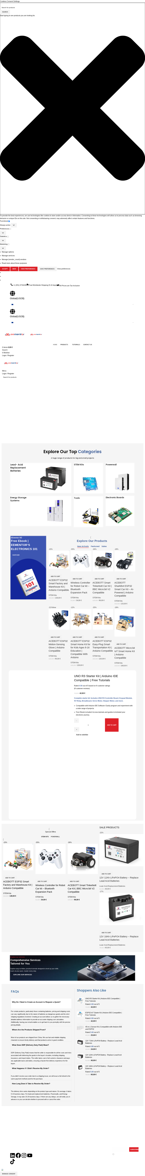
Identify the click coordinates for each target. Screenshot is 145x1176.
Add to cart (111, 725)
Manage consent (8, 1174)
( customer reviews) (82, 688)
